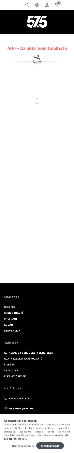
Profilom (10, 318)
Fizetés (9, 364)
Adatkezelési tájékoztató (23, 358)
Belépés (10, 306)
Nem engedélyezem (23, 445)
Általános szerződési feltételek (28, 352)
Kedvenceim (12, 330)
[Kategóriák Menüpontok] (17, 5)
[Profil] (47, 5)
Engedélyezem (50, 445)
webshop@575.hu (21, 408)
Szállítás (11, 370)
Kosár (8, 324)
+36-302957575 (19, 398)
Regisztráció (13, 312)
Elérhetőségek (15, 376)
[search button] (27, 5)
